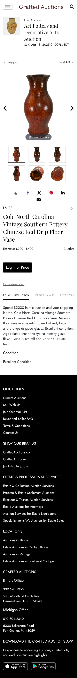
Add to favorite (71, 208)
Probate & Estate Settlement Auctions (28, 492)
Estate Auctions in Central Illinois (25, 547)
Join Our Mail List (15, 411)
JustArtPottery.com (15, 466)
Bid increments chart (13, 284)
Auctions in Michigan (17, 554)
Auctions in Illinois (15, 540)
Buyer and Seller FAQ (18, 418)
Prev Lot (11, 63)
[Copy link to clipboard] (15, 193)
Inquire (69, 248)
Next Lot (65, 62)
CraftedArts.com (14, 459)
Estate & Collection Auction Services (28, 485)
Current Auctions (14, 397)
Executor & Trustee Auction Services (28, 499)
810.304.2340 (13, 618)
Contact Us (10, 432)
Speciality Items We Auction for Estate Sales (33, 520)
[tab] (16, 297)
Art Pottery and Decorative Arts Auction (41, 32)
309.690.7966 (13, 589)
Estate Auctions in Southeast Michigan (29, 561)
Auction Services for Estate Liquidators (29, 513)
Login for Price (17, 267)
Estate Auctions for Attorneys (23, 506)
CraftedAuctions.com (17, 452)
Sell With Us (11, 404)
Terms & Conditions (16, 425)
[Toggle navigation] (8, 7)
